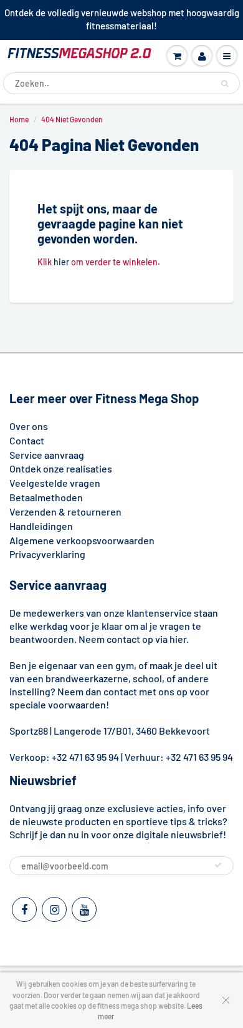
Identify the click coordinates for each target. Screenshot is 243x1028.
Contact (26, 440)
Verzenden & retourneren (65, 511)
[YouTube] (84, 909)
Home (19, 119)
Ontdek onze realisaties (60, 468)
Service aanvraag (46, 455)
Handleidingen (41, 526)
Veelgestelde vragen (54, 483)
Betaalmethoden (46, 497)
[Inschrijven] (218, 865)
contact (120, 691)
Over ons (28, 426)
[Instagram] (54, 909)
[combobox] (121, 83)
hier (61, 262)
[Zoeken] (225, 84)
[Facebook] (24, 909)
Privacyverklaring (47, 554)
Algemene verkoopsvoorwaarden (82, 540)
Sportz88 (28, 731)
